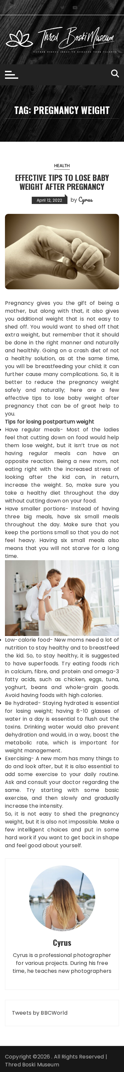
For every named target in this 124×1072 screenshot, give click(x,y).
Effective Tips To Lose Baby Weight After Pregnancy (62, 181)
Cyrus (85, 199)
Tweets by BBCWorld (39, 1013)
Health (62, 165)
